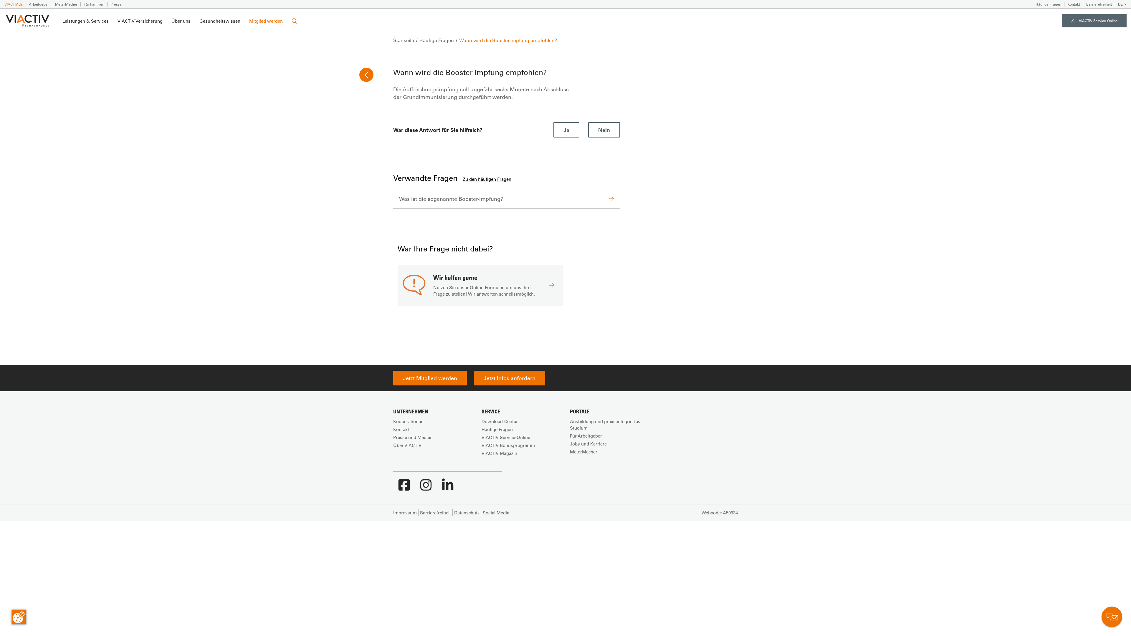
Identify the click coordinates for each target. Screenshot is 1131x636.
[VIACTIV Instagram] (425, 488)
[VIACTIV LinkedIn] (447, 488)
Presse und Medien (413, 437)
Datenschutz (466, 513)
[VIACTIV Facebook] (404, 488)
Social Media (496, 513)
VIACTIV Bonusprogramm (508, 445)
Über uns (181, 21)
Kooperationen (408, 421)
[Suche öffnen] (294, 21)
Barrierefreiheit (1099, 4)
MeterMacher (66, 4)
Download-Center (500, 421)
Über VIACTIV (407, 445)
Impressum (405, 513)
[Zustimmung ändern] (19, 617)
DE (1120, 4)
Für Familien (94, 4)
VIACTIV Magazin (499, 453)
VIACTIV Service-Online (1098, 20)
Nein (604, 129)
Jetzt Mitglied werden (430, 378)
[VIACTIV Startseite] (27, 21)
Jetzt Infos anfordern (509, 378)
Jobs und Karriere (588, 444)
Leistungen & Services (85, 21)
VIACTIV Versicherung (140, 21)
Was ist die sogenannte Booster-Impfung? (451, 198)
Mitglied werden (266, 21)
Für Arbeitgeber (586, 436)
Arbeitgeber (39, 4)
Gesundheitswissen (219, 21)
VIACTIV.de (13, 4)
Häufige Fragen (1048, 4)
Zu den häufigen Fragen (487, 179)
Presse (116, 4)
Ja (566, 129)
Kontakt (1073, 4)
